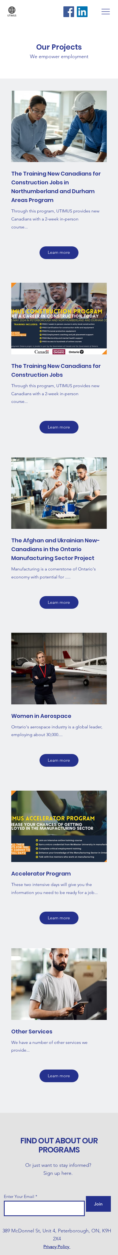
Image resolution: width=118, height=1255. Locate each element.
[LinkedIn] (82, 11)
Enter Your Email (19, 1196)
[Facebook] (68, 11)
